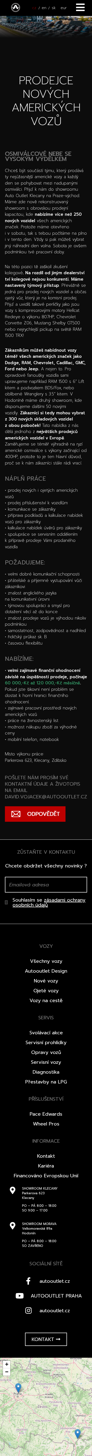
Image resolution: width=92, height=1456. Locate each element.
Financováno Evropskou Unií (46, 1175)
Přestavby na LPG (46, 1081)
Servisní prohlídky (46, 1042)
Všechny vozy (46, 961)
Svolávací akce (46, 1032)
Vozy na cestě (46, 1000)
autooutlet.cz (54, 1281)
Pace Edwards (46, 1114)
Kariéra (46, 1165)
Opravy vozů (46, 1052)
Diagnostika (46, 1072)
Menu (80, 7)
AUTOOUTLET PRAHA (56, 1295)
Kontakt (46, 1156)
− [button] (6, 1372)
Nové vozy (46, 980)
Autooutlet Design (46, 971)
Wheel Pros (46, 1123)
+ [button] (6, 1364)
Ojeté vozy (46, 990)
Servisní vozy (46, 1062)
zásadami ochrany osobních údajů (49, 902)
